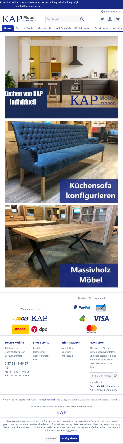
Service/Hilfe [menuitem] (110, 11)
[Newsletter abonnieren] (115, 375)
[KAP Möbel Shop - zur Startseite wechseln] (19, 20)
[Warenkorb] (118, 19)
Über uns (66, 351)
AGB (35, 359)
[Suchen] (82, 19)
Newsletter (67, 348)
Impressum (67, 355)
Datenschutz (40, 351)
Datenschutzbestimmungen (104, 386)
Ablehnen (51, 438)
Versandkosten (54, 399)
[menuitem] (65, 19)
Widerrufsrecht (41, 355)
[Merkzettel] (102, 19)
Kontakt (37, 348)
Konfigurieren (69, 438)
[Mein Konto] (110, 19)
